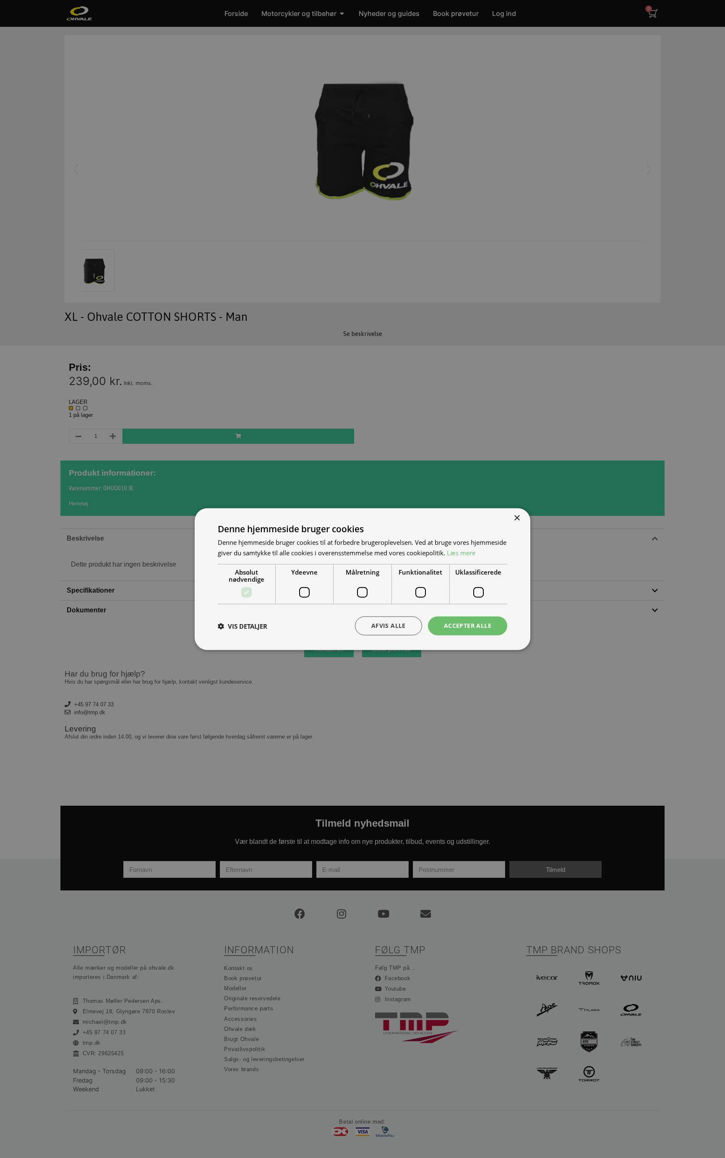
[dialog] (362, 579)
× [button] (517, 518)
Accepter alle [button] (467, 626)
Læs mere (461, 552)
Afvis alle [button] (388, 626)
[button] (242, 626)
